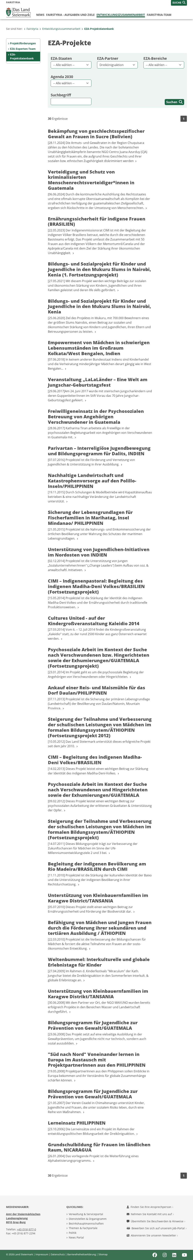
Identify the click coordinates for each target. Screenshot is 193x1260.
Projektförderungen (23, 43)
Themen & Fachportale (83, 1228)
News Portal (76, 1237)
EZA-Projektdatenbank (99, 29)
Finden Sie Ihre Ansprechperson (151, 1207)
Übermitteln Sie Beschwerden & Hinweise (157, 1221)
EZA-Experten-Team (23, 49)
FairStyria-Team (159, 15)
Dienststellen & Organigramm (87, 1219)
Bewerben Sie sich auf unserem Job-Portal (158, 1228)
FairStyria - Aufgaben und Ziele (70, 15)
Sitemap (103, 1254)
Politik (72, 1233)
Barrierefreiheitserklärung (81, 1254)
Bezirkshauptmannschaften (86, 1223)
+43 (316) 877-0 (26, 1229)
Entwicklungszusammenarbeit (120, 15)
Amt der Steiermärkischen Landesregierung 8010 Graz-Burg (23, 1218)
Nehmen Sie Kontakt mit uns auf (152, 1214)
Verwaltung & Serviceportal (86, 1214)
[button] (178, 3)
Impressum (41, 1254)
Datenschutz (58, 1254)
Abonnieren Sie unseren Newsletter (154, 1235)
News (40, 15)
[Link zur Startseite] (18, 12)
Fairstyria (32, 29)
